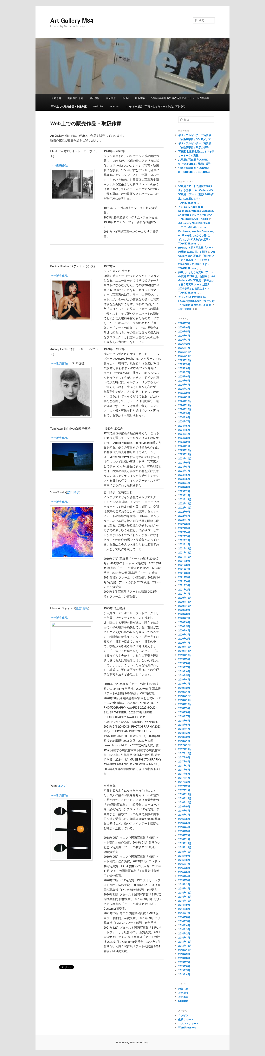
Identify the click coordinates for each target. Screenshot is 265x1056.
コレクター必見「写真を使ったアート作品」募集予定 (155, 106)
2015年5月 (184, 872)
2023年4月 (184, 483)
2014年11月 (184, 896)
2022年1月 (184, 544)
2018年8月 (184, 712)
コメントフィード (188, 1023)
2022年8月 (184, 515)
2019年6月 (184, 671)
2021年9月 (184, 561)
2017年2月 (184, 786)
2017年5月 (184, 773)
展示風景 (111, 98)
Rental (125, 98)
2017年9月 (184, 757)
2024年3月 (184, 438)
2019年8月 (184, 663)
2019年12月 (184, 646)
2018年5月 (184, 724)
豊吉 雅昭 (82, 608)
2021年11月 (184, 552)
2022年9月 (184, 511)
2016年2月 (184, 835)
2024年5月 (184, 430)
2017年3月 (184, 782)
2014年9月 (184, 905)
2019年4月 (184, 679)
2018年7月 (184, 716)
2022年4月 (184, 532)
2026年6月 (184, 327)
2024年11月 (184, 405)
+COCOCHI (184, 309)
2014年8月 (184, 909)
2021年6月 (184, 573)
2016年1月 (184, 839)
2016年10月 (184, 802)
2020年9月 (184, 610)
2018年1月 (184, 741)
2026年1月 (184, 348)
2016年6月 (184, 819)
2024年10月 (184, 409)
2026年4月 (184, 335)
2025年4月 (184, 384)
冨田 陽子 (73, 492)
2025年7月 (184, 372)
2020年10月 (184, 606)
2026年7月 (184, 323)
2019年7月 (184, 667)
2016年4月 (184, 827)
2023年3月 (184, 487)
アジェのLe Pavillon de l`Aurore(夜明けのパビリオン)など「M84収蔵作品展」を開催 (196, 301)
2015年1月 (184, 888)
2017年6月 (184, 769)
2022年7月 (184, 520)
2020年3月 (184, 634)
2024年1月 (184, 446)
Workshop (98, 106)
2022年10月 (184, 507)
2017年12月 (184, 745)
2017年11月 (184, 749)
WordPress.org (187, 1027)
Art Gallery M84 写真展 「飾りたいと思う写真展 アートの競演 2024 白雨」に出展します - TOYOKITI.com (196, 260)
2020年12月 (184, 597)
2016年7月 (184, 814)
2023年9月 (184, 462)
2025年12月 (184, 352)
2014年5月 (184, 921)
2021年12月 (184, 548)
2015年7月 (184, 864)
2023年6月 (184, 475)
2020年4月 (184, 630)
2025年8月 (184, 368)
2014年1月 (184, 937)
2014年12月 (184, 892)
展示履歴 (94, 98)
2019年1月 (184, 692)
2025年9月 (184, 364)
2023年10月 (184, 458)
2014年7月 (184, 913)
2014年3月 (184, 929)
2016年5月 (184, 823)
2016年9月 (184, 806)
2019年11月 (184, 651)
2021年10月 (184, 557)
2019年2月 (184, 688)
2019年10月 (184, 655)
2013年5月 (184, 970)
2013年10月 (184, 950)
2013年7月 (184, 962)
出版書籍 (140, 98)
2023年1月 (184, 495)
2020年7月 (184, 618)
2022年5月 (184, 528)
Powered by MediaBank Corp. (132, 1042)
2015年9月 (184, 855)
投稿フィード (185, 1019)
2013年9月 (184, 954)
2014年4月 (184, 925)
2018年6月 (184, 720)
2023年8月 (184, 466)
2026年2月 (184, 343)
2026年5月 (184, 331)
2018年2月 (184, 737)
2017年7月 (184, 765)
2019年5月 (184, 675)
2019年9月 (184, 659)
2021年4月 (184, 581)
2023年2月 (184, 491)
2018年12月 (184, 696)
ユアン (62, 785)
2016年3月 (184, 831)
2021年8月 (184, 565)
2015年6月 (184, 868)
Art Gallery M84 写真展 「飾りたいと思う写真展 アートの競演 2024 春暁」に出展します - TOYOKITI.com (196, 284)
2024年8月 (184, 417)
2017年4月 (184, 778)
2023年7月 (184, 470)
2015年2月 (184, 884)
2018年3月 (184, 733)
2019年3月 (184, 683)
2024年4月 (184, 434)
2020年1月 (184, 642)
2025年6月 (184, 376)
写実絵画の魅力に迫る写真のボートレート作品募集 (180, 98)
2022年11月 (184, 503)
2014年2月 (184, 933)
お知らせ (56, 98)
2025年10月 (184, 360)
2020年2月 (184, 638)
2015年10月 (184, 851)
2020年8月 (184, 614)
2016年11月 (184, 798)
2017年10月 (184, 753)
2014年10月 (184, 900)
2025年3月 (184, 388)
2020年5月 (184, 626)
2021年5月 (184, 577)
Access (114, 106)
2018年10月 (184, 704)
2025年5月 (184, 380)
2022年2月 (184, 540)
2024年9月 (184, 413)
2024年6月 (184, 425)
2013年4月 (184, 974)
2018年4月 (184, 728)
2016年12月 (184, 794)
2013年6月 (184, 966)
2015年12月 (184, 843)
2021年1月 (184, 593)
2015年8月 (184, 860)
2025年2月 (184, 393)
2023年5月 (184, 479)
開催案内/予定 (75, 98)
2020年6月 (184, 622)
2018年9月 (184, 708)
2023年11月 (184, 454)
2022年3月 (184, 536)
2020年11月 (184, 602)
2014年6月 (184, 917)
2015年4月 (184, 876)
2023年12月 (184, 450)
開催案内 (183, 1001)
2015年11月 (184, 847)
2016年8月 (184, 810)
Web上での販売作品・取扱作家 (69, 106)
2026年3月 (184, 339)
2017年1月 (184, 790)
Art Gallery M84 (72, 20)
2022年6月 (184, 524)
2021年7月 (184, 569)
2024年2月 (184, 442)
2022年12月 (184, 499)
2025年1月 (184, 397)
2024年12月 (184, 401)
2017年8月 (184, 761)
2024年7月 (184, 421)
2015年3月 (184, 880)
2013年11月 (184, 945)
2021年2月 (184, 589)
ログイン (183, 1015)
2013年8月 (184, 958)
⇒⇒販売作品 (59, 165)
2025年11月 (184, 356)
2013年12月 (184, 941)
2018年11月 (184, 700)
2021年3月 (184, 585)
